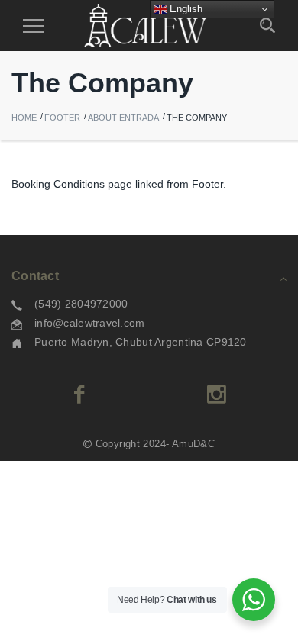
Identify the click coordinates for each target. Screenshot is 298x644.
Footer (62, 117)
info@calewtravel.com (89, 323)
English (184, 8)
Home (24, 117)
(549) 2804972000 (81, 304)
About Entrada (123, 117)
